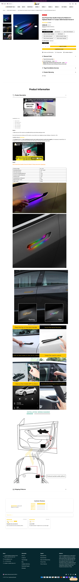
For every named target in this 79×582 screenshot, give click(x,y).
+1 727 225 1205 (7, 561)
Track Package (24, 559)
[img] (9, 519)
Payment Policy (43, 557)
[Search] (70, 4)
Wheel (44, 62)
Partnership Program (26, 566)
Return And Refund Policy (45, 559)
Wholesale (24, 568)
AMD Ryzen (54, 43)
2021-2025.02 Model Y (48, 36)
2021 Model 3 (57, 31)
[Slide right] (35, 26)
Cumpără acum (59, 49)
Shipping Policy (43, 555)
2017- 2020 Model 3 (47, 31)
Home (4, 10)
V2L (47, 62)
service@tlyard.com (8, 559)
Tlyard (7, 577)
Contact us (24, 557)
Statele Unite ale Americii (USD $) (11, 574)
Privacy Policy (43, 561)
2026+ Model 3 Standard (11, 10)
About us (23, 555)
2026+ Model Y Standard (61, 38)
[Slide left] (16, 26)
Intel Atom (45, 43)
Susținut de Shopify (12, 577)
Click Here (43, 164)
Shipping (43, 26)
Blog (22, 561)
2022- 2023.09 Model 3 (68, 31)
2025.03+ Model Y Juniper (61, 36)
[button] (45, 22)
